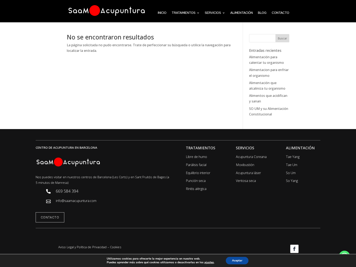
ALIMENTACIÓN (241, 13)
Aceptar (237, 260)
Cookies (115, 247)
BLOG (262, 13)
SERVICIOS (213, 13)
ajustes (209, 262)
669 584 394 (67, 191)
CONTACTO (280, 13)
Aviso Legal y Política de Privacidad (82, 247)
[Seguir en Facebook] (294, 249)
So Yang (292, 180)
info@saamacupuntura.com (76, 200)
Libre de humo (196, 156)
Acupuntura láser (248, 173)
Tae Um (291, 165)
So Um (291, 173)
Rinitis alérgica (196, 188)
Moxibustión (245, 165)
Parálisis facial (196, 165)
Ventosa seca (246, 180)
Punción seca (196, 180)
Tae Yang (293, 156)
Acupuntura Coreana (251, 156)
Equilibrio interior (198, 173)
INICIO (162, 13)
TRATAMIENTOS (184, 13)
